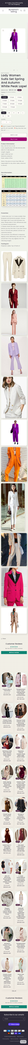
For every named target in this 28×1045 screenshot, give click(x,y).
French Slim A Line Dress (7, 690)
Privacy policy (6, 1038)
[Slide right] (17, 70)
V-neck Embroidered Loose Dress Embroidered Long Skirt (21, 879)
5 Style (12, 100)
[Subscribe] (23, 1019)
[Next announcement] (25, 3)
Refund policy (20, 1036)
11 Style (13, 107)
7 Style (5, 104)
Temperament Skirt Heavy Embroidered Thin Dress (20, 946)
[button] (3, 10)
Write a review (14, 652)
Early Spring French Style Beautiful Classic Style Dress (7, 784)
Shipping (3, 92)
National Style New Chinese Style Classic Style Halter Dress (7, 754)
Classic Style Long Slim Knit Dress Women (7, 721)
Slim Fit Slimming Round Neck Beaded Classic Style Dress (7, 879)
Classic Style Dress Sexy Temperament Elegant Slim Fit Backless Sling (20, 785)
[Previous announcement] (2, 3)
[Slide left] (10, 70)
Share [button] (4, 638)
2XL (9, 116)
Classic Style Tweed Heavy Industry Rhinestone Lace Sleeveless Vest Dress (7, 979)
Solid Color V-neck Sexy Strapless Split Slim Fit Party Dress (7, 848)
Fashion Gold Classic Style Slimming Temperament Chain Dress (20, 723)
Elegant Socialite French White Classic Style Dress (7, 911)
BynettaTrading (12, 1036)
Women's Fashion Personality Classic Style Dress (21, 817)
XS (9, 113)
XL (3, 116)
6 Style (20, 100)
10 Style (5, 107)
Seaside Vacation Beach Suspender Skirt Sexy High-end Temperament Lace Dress (20, 913)
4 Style (5, 100)
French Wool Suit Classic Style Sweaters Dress (7, 817)
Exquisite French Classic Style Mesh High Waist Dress (21, 754)
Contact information (14, 1041)
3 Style (20, 97)
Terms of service (14, 1038)
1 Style (4, 97)
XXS (4, 113)
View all (14, 991)
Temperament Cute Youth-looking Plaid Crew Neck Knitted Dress (20, 692)
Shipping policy (23, 1038)
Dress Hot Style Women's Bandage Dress (21, 977)
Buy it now (14, 139)
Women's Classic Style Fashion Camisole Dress (7, 946)
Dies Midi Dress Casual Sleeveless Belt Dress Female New (21, 848)
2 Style (12, 97)
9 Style (20, 104)
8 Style (12, 104)
